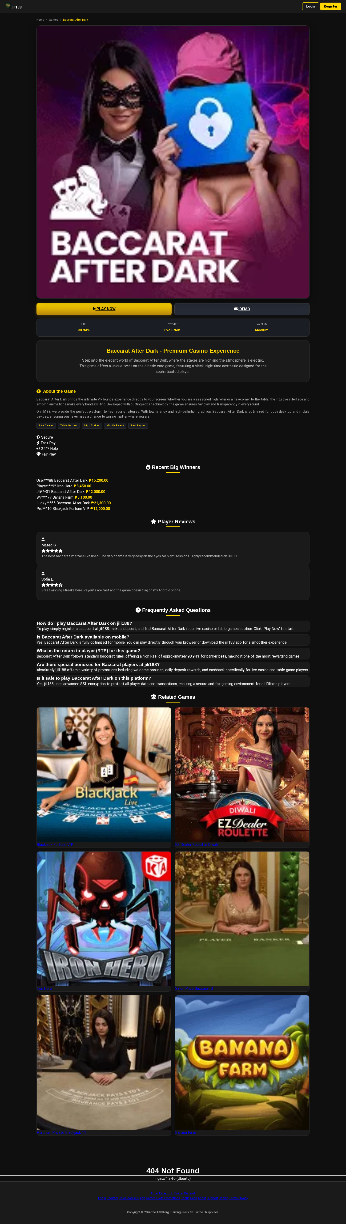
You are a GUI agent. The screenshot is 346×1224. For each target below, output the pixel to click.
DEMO (244, 309)
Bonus (185, 1198)
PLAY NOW (106, 309)
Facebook (166, 1193)
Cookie (223, 1198)
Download (126, 1198)
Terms (233, 1198)
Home (40, 19)
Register (331, 6)
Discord (189, 1193)
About (202, 1198)
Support (212, 1198)
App (142, 1198)
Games (53, 19)
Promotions (172, 1198)
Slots (160, 1198)
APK (136, 1198)
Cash (193, 1198)
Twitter (178, 1193)
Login (310, 6)
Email (154, 1193)
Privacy (243, 1198)
